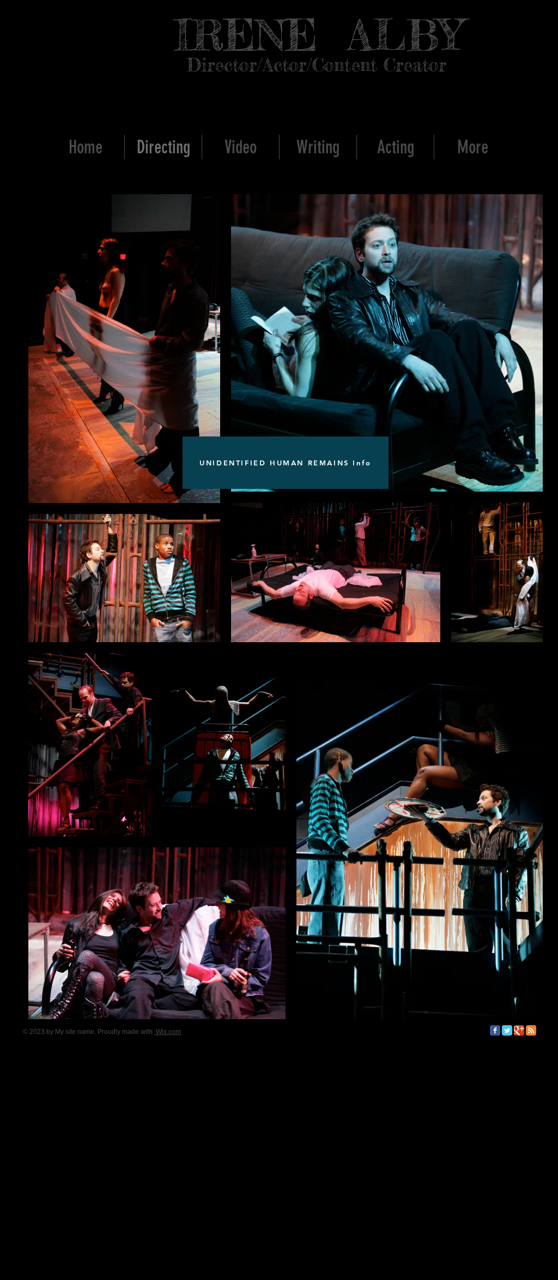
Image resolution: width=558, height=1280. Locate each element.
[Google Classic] (519, 1030)
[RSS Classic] (531, 1030)
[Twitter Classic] (507, 1030)
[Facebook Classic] (495, 1030)
